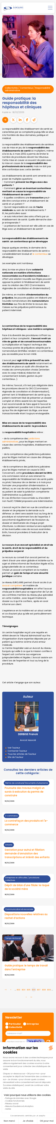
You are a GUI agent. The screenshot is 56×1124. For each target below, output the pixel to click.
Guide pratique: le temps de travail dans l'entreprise (26, 967)
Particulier (15, 1023)
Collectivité (15, 1027)
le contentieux (40, 253)
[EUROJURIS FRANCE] (13, 7)
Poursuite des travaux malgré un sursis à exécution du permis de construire (25, 791)
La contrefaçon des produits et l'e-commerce (26, 822)
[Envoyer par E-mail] (34, 120)
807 (38, 989)
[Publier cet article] (13, 120)
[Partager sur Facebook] (27, 120)
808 (44, 989)
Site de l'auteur (15, 757)
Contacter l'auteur (17, 750)
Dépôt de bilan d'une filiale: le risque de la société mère (27, 887)
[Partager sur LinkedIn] (20, 120)
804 (23, 989)
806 (34, 989)
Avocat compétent (12, 585)
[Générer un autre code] (47, 1042)
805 (28, 989)
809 (49, 989)
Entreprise (33, 1023)
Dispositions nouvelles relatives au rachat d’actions (26, 916)
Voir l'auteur (14, 747)
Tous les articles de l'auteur (22, 754)
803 (18, 989)
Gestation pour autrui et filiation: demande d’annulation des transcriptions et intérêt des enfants (27, 853)
